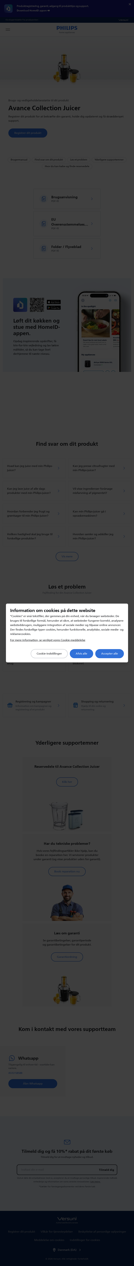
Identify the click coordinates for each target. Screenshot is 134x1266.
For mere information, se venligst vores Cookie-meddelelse (47, 640)
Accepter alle (109, 653)
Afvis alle (81, 653)
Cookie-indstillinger (49, 653)
